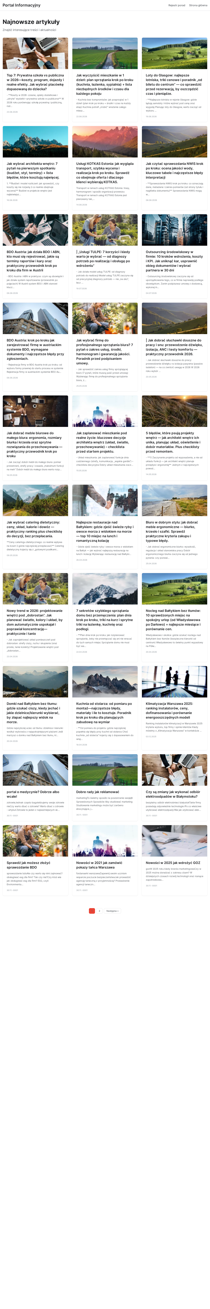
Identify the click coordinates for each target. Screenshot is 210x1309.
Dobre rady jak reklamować (97, 792)
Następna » (112, 911)
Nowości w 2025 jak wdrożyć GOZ (173, 863)
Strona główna (198, 5)
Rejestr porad (176, 5)
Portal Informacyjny (22, 5)
